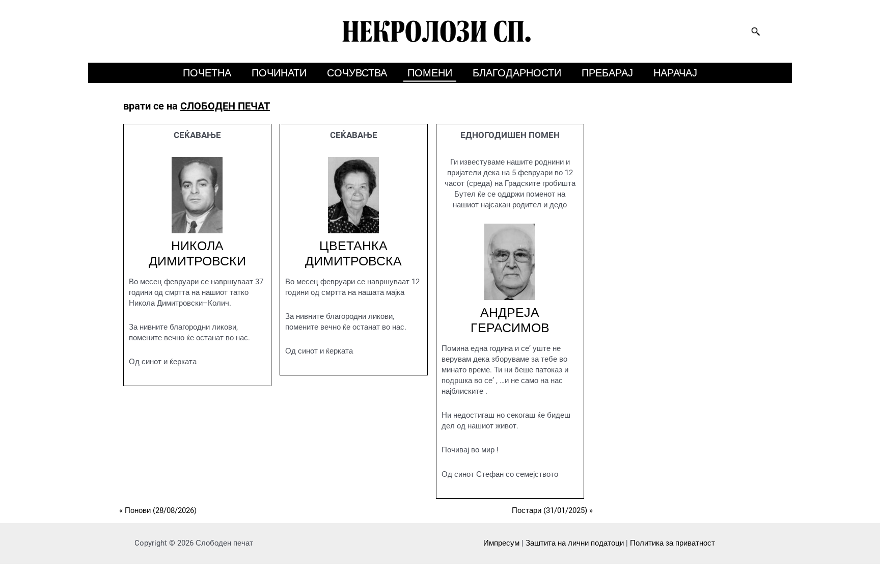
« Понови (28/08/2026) (158, 510)
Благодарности (517, 73)
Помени (429, 73)
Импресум (501, 543)
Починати (279, 73)
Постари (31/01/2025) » (552, 510)
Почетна (207, 73)
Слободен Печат (225, 106)
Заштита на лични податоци (575, 543)
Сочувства (357, 73)
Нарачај (675, 73)
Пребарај (607, 73)
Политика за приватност (672, 543)
